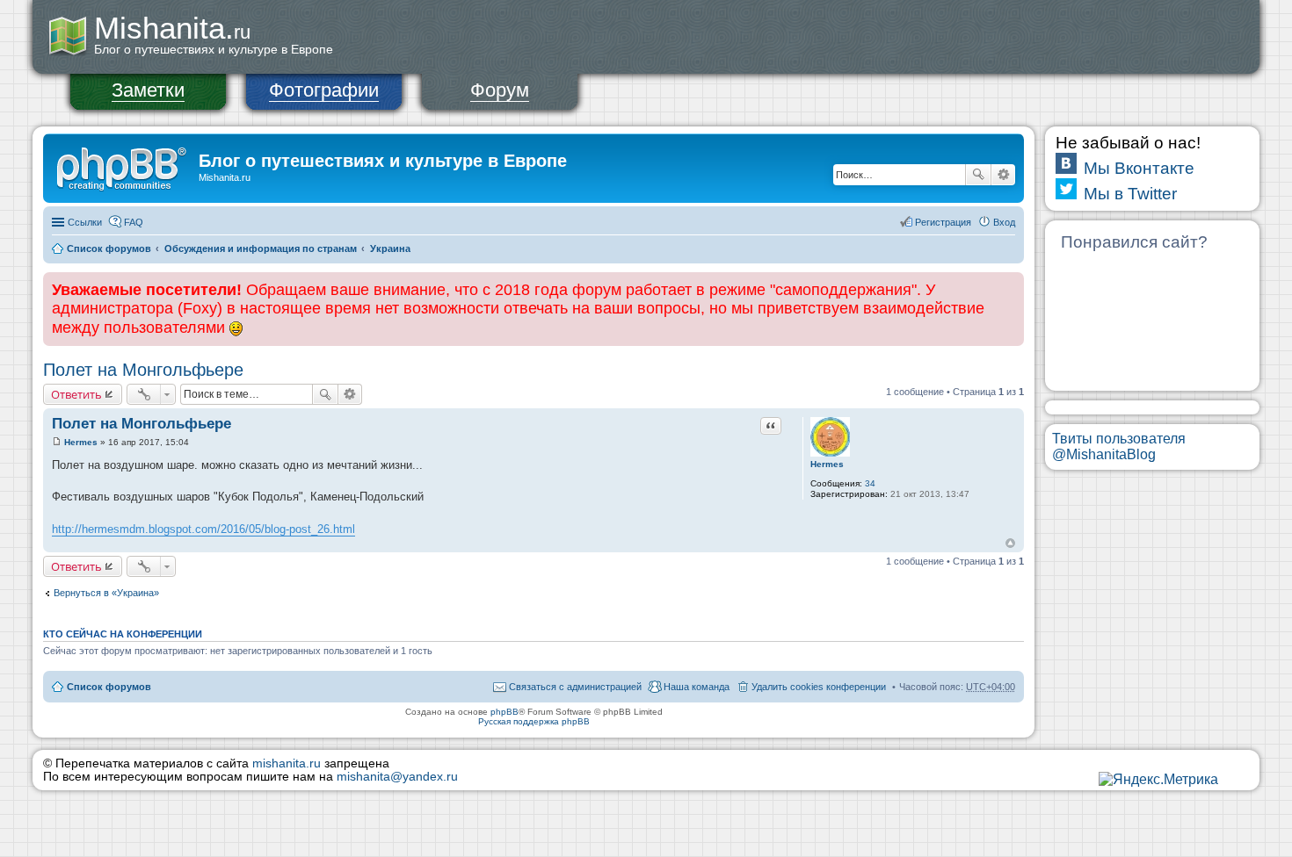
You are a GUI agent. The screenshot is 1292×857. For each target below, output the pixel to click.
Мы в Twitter (1130, 193)
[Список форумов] (123, 166)
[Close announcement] (1010, 286)
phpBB (504, 712)
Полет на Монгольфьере (143, 369)
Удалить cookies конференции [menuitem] (818, 686)
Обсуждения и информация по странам (260, 248)
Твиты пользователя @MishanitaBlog (1119, 446)
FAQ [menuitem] (133, 222)
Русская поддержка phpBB (534, 721)
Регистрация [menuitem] (943, 222)
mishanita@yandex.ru (397, 776)
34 (870, 483)
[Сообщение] (57, 442)
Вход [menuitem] (1004, 222)
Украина (390, 248)
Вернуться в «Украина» (106, 592)
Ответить (76, 394)
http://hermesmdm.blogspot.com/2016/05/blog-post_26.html (203, 529)
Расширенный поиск (1003, 174)
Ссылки (85, 222)
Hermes (827, 464)
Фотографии (324, 90)
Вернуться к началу (1010, 543)
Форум (499, 90)
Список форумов (109, 248)
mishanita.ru (286, 763)
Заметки (148, 90)
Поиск (978, 174)
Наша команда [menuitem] (696, 686)
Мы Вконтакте (1139, 168)
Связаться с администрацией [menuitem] (575, 686)
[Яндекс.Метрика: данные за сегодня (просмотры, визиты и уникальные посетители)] (1158, 780)
